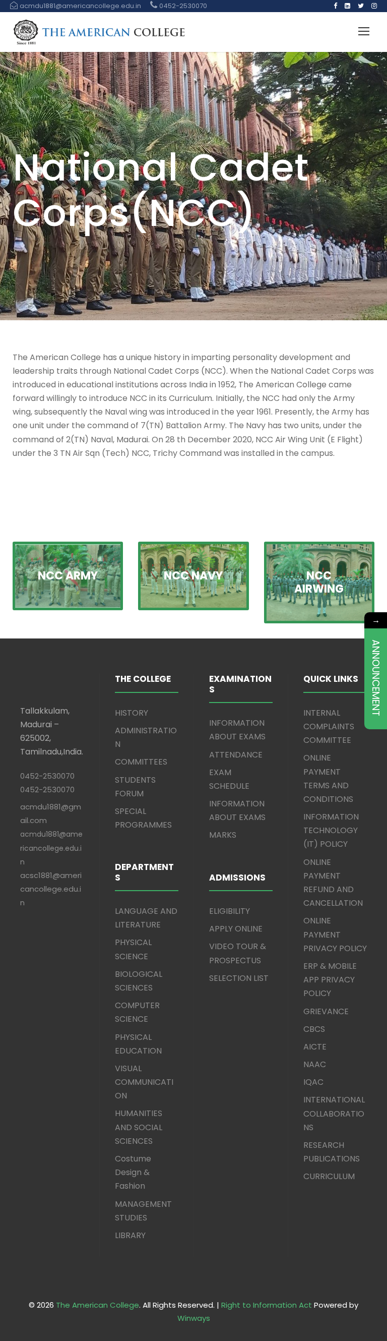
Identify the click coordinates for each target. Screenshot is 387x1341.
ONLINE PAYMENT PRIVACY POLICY (335, 934)
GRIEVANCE (326, 1011)
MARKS (222, 835)
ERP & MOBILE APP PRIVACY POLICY (330, 979)
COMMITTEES (141, 762)
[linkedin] (347, 6)
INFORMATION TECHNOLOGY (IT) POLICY (331, 830)
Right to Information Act (266, 1305)
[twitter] (361, 6)
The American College (97, 1305)
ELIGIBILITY (229, 911)
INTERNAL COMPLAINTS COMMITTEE (328, 726)
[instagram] (374, 6)
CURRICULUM (329, 1176)
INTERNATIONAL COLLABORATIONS (334, 1113)
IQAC (313, 1082)
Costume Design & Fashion (133, 1172)
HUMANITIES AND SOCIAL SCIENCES (138, 1126)
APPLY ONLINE (236, 929)
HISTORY (131, 713)
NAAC (314, 1064)
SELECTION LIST (239, 978)
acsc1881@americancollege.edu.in (51, 889)
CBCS (314, 1029)
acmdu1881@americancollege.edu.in (51, 847)
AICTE (315, 1047)
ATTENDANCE (236, 755)
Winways (193, 1318)
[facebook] (335, 6)
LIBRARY (130, 1235)
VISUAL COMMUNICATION (144, 1082)
